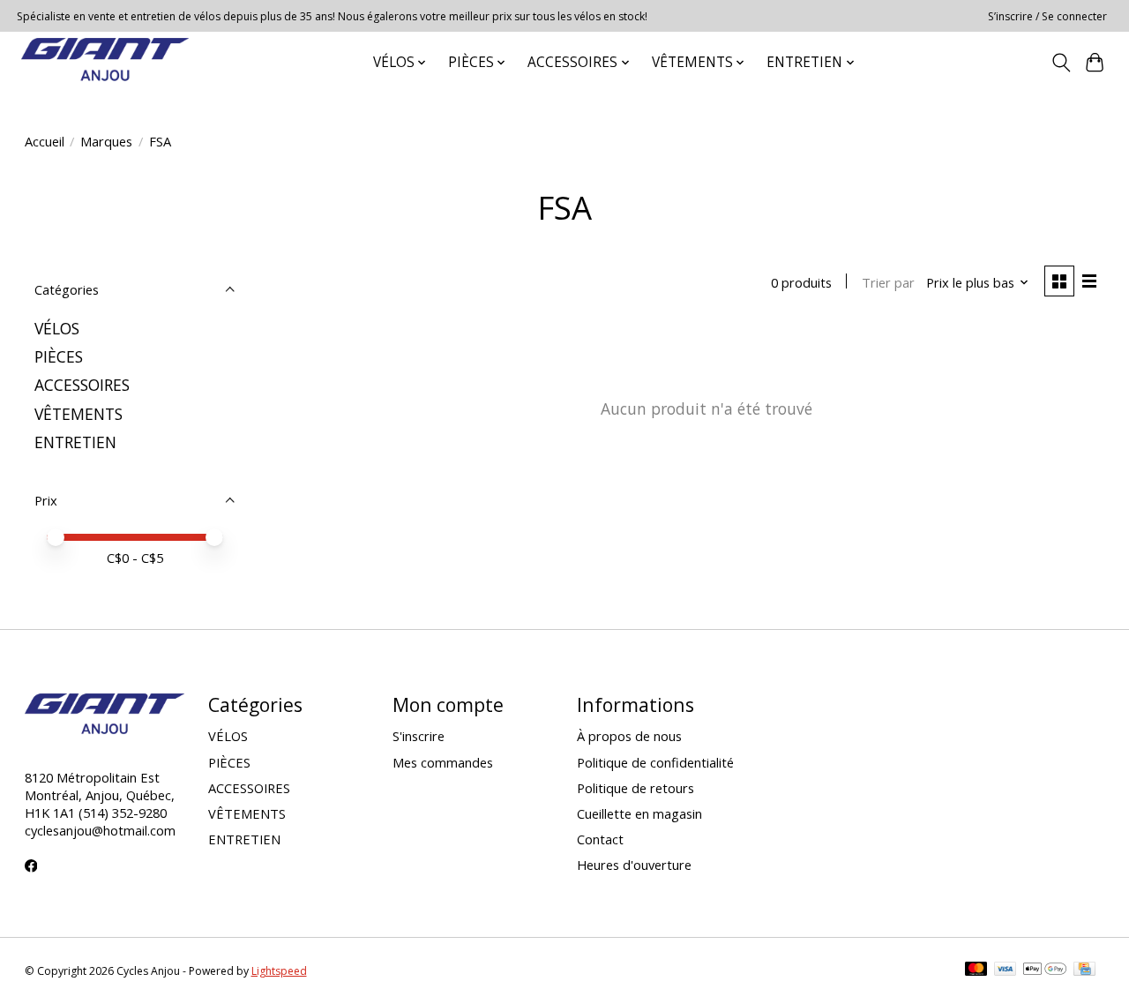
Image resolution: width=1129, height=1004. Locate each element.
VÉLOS (56, 328)
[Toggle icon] (1060, 63)
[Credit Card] (1084, 970)
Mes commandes (443, 762)
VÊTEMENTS (78, 413)
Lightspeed (279, 970)
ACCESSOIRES (82, 384)
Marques (106, 141)
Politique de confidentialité (655, 762)
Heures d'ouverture (634, 864)
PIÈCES (58, 356)
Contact (600, 839)
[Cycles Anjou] (105, 62)
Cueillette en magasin (639, 813)
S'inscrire (419, 736)
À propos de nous (629, 736)
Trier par (888, 282)
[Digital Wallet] (1044, 970)
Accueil (44, 141)
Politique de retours (635, 788)
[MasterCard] (976, 970)
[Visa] (1005, 970)
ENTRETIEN (75, 442)
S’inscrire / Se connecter (1047, 16)
